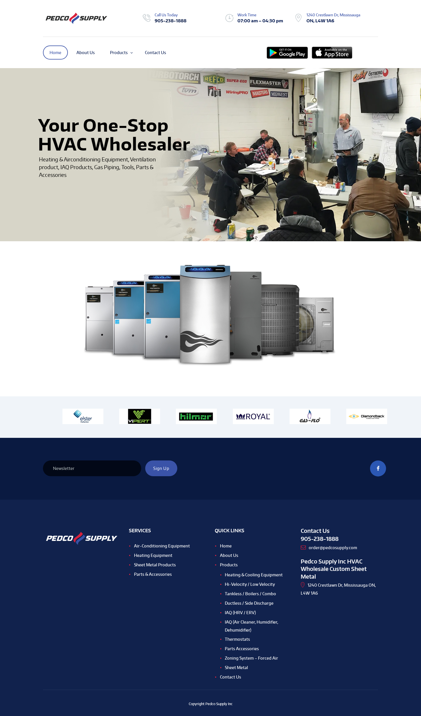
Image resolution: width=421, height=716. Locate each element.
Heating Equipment (153, 555)
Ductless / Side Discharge (249, 603)
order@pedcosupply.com (333, 547)
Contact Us (230, 677)
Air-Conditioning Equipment (162, 545)
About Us (229, 555)
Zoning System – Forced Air (251, 658)
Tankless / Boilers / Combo (250, 593)
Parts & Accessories (153, 574)
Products (229, 564)
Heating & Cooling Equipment (254, 574)
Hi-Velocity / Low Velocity (250, 584)
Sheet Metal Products (155, 564)
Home (226, 545)
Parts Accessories (242, 648)
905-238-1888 (170, 20)
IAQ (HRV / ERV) (240, 612)
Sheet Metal (236, 667)
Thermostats (237, 639)
